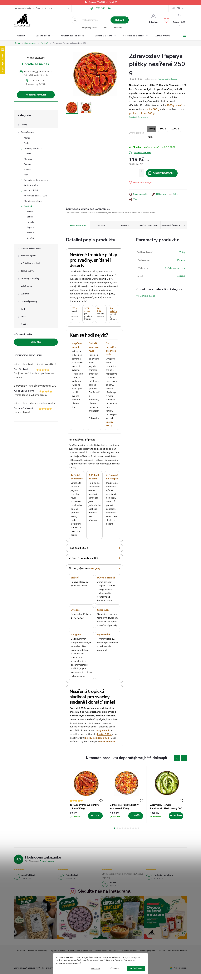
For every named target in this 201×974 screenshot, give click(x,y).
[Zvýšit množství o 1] (141, 171)
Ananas (27, 169)
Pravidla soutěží (129, 950)
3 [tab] (120, 828)
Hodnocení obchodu (22, 8)
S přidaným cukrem (175, 268)
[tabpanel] (86, 794)
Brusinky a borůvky (32, 148)
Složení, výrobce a (84, 568)
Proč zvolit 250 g (78, 548)
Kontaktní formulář (36, 94)
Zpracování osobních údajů (107, 950)
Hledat (119, 20)
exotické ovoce (107, 741)
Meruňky (28, 159)
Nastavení (95, 968)
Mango (27, 137)
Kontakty (48, 8)
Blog (38, 8)
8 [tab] (133, 828)
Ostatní (30, 238)
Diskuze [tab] (125, 225)
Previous (177, 758)
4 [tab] (122, 828)
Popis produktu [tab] (78, 225)
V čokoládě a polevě (30, 263)
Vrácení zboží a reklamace (80, 950)
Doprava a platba (57, 950)
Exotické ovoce (147, 296)
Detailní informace (137, 117)
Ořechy (24, 124)
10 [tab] (138, 828)
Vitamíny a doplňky (30, 278)
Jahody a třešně (31, 190)
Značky (24, 324)
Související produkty (172, 225)
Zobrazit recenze (47, 861)
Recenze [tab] (101, 225)
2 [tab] (117, 828)
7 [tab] (130, 828)
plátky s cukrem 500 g (142, 113)
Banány (27, 164)
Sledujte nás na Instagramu (105, 891)
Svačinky (118, 27)
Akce (23, 316)
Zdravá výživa (27, 270)
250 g (181, 252)
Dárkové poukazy (29, 301)
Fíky (26, 174)
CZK (178, 8)
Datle (26, 143)
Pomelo (30, 222)
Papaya (30, 227)
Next (184, 758)
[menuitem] (23, 35)
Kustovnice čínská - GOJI (35, 195)
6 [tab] (128, 828)
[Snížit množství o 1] (141, 175)
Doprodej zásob (89, 27)
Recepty (161, 950)
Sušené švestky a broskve (36, 180)
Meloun (30, 232)
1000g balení (174, 105)
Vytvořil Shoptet (180, 968)
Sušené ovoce (27, 132)
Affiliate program (147, 950)
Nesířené (180, 276)
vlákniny (113, 311)
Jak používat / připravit (82, 439)
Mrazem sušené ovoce (31, 248)
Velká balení (26, 286)
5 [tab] (125, 828)
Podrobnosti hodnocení (167, 79)
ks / (36, 342)
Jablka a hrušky (31, 185)
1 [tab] (114, 828)
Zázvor (30, 216)
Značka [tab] (149, 225)
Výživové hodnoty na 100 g (84, 558)
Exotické (28, 206)
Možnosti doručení (142, 152)
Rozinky (27, 153)
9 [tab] (136, 828)
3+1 (105, 27)
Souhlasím (137, 968)
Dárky (23, 309)
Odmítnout (115, 968)
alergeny (95, 568)
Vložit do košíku (164, 173)
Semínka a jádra (28, 255)
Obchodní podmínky (37, 950)
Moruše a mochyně (32, 201)
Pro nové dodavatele (177, 950)
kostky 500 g (151, 109)
